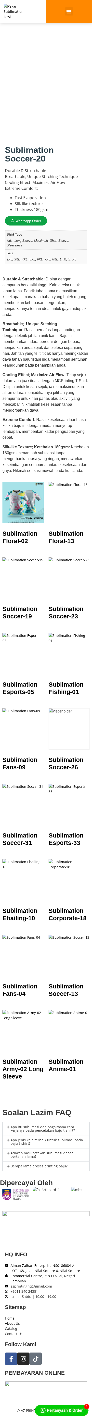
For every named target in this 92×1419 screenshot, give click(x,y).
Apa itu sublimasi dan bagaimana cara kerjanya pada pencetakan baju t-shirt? (43, 1129)
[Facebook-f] (11, 1359)
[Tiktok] (35, 1359)
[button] (69, 11)
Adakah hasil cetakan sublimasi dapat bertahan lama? (42, 1155)
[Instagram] (23, 1359)
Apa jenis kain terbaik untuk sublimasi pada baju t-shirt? (47, 1142)
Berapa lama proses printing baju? (39, 1166)
